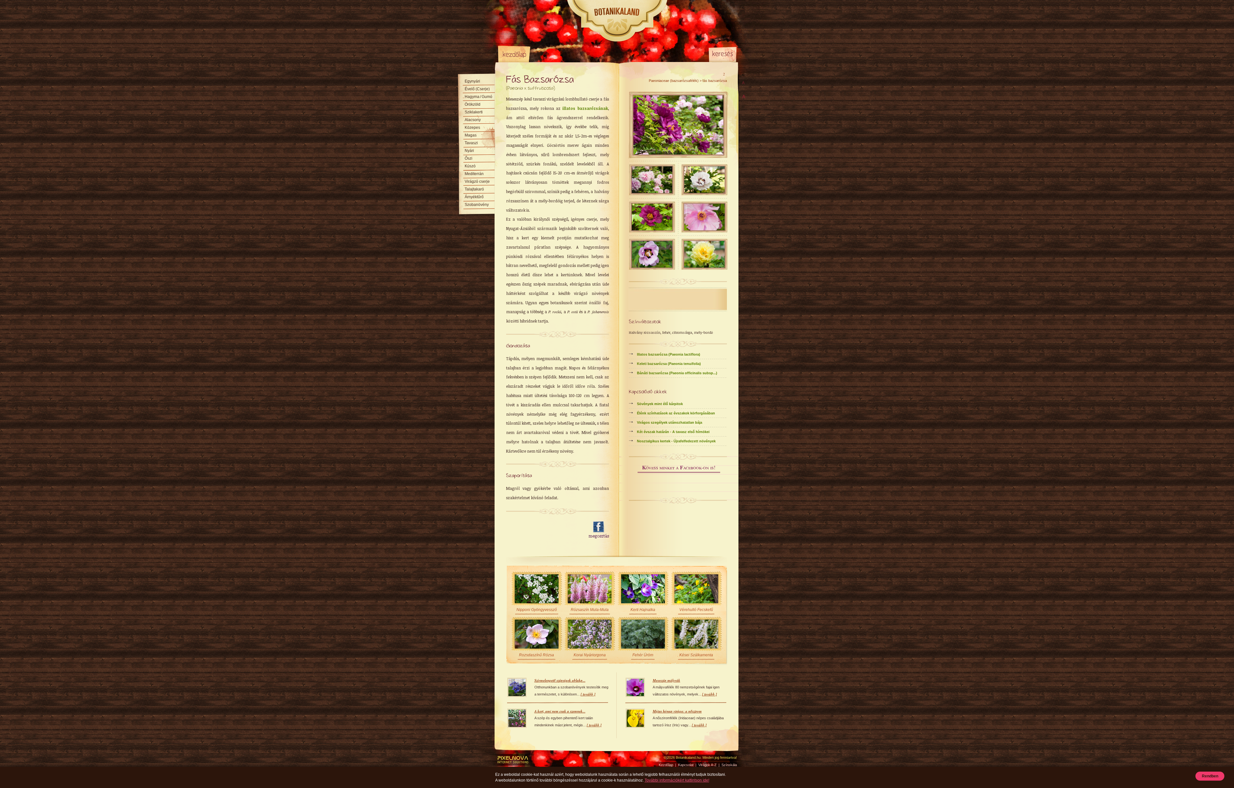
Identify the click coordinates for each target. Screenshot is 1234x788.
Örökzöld (472, 104)
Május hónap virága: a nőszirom (677, 711)
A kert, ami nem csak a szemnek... (560, 711)
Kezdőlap (514, 54)
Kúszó (470, 166)
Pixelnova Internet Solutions (513, 760)
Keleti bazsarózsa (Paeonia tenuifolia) (669, 364)
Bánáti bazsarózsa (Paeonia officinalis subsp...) (677, 373)
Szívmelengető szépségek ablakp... (560, 680)
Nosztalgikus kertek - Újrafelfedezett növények (676, 441)
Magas (471, 135)
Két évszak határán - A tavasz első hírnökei (673, 432)
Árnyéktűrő (474, 197)
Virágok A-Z (552, 54)
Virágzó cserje (477, 181)
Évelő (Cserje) (477, 89)
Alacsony (473, 120)
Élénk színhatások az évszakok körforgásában (676, 413)
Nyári (469, 150)
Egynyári (472, 81)
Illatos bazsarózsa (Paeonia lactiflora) (668, 354)
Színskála (590, 54)
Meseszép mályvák (666, 680)
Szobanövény (477, 204)
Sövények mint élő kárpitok (660, 404)
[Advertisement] (543, 530)
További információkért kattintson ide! (677, 780)
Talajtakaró (474, 189)
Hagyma (478, 96)
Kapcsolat (685, 765)
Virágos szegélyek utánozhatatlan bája (669, 422)
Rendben (1210, 776)
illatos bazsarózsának (585, 108)
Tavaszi (471, 143)
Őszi (468, 158)
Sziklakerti (474, 112)
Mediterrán (474, 174)
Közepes (472, 127)
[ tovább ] (588, 694)
